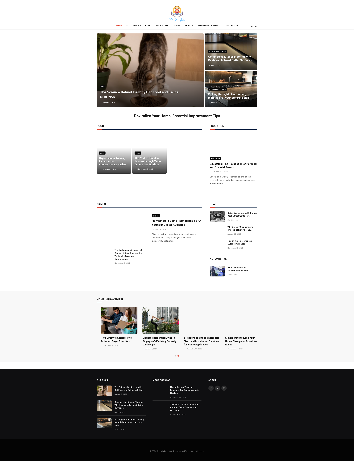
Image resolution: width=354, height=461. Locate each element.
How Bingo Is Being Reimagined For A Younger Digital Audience (176, 222)
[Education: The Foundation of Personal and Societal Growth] (233, 146)
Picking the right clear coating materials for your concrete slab (228, 95)
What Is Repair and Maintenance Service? (238, 269)
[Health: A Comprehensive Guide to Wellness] (217, 244)
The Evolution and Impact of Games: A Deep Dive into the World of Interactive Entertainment (128, 254)
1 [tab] (176, 355)
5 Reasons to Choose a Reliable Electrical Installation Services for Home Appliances (197, 341)
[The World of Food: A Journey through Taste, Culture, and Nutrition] (149, 153)
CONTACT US (231, 25)
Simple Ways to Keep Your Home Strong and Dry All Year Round (238, 341)
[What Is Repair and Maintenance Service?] (217, 271)
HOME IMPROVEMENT (209, 25)
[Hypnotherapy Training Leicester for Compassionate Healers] (114, 153)
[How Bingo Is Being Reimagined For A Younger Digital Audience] (122, 228)
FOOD (148, 25)
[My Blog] (177, 14)
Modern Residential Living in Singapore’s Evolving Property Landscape (155, 341)
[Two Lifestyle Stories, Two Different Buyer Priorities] (115, 320)
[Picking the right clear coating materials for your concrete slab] (231, 89)
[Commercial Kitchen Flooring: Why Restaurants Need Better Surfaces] (231, 51)
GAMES (176, 25)
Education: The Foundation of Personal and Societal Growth (233, 165)
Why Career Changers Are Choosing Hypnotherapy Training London (240, 229)
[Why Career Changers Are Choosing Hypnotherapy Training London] (217, 230)
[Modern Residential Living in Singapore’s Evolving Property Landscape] (156, 320)
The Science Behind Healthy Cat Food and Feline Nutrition (139, 94)
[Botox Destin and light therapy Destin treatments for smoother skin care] (217, 216)
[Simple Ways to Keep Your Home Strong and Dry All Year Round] (239, 320)
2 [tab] (178, 355)
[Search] (251, 26)
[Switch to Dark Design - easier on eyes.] (255, 26)
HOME (119, 25)
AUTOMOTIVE (133, 25)
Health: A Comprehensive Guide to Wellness (239, 242)
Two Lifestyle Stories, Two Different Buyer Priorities (112, 339)
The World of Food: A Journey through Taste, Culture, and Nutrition (148, 161)
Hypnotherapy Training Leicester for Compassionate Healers (113, 161)
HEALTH (189, 25)
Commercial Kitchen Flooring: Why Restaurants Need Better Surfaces (230, 58)
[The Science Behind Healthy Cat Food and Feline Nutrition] (150, 70)
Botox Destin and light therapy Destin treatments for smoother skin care (242, 215)
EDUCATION (162, 25)
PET (102, 86)
